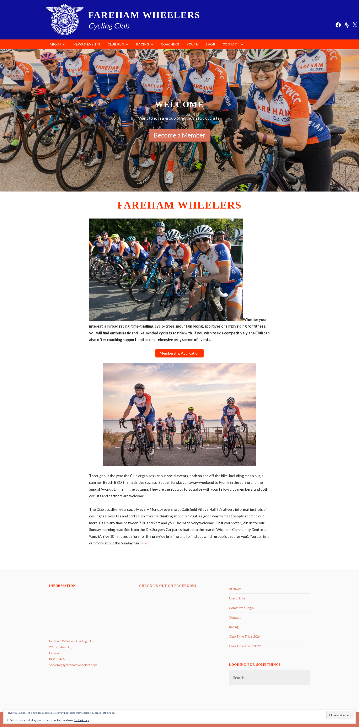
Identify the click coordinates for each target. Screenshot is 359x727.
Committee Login (241, 608)
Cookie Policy (81, 720)
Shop (210, 44)
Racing (142, 44)
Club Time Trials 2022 (245, 646)
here (143, 543)
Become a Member (179, 135)
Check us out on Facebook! (167, 585)
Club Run (116, 44)
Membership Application (179, 353)
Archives (235, 589)
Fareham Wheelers (144, 15)
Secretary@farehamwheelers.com (73, 665)
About (55, 44)
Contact (231, 44)
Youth (192, 44)
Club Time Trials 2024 (245, 636)
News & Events (86, 44)
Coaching (170, 44)
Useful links (237, 598)
